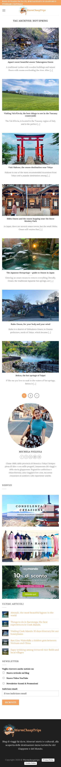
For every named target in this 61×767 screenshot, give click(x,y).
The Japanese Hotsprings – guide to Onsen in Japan (30, 273)
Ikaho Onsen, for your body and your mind (30, 324)
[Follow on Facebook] (22, 457)
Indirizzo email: (10, 689)
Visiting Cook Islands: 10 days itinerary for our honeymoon (35, 632)
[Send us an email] (30, 457)
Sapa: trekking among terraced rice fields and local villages (35, 651)
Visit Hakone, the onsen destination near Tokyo (30, 167)
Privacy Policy (48, 760)
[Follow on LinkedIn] (35, 457)
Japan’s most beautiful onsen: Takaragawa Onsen (30, 62)
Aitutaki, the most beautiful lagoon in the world (32, 614)
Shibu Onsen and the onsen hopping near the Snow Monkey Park (30, 220)
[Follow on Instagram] (26, 457)
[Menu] (4, 10)
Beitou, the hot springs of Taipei (30, 375)
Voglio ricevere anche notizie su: (18, 669)
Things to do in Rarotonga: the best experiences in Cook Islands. (29, 623)
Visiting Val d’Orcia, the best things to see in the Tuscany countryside (30, 114)
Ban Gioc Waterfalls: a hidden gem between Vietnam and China (33, 641)
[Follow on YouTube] (39, 457)
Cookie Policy (30, 763)
